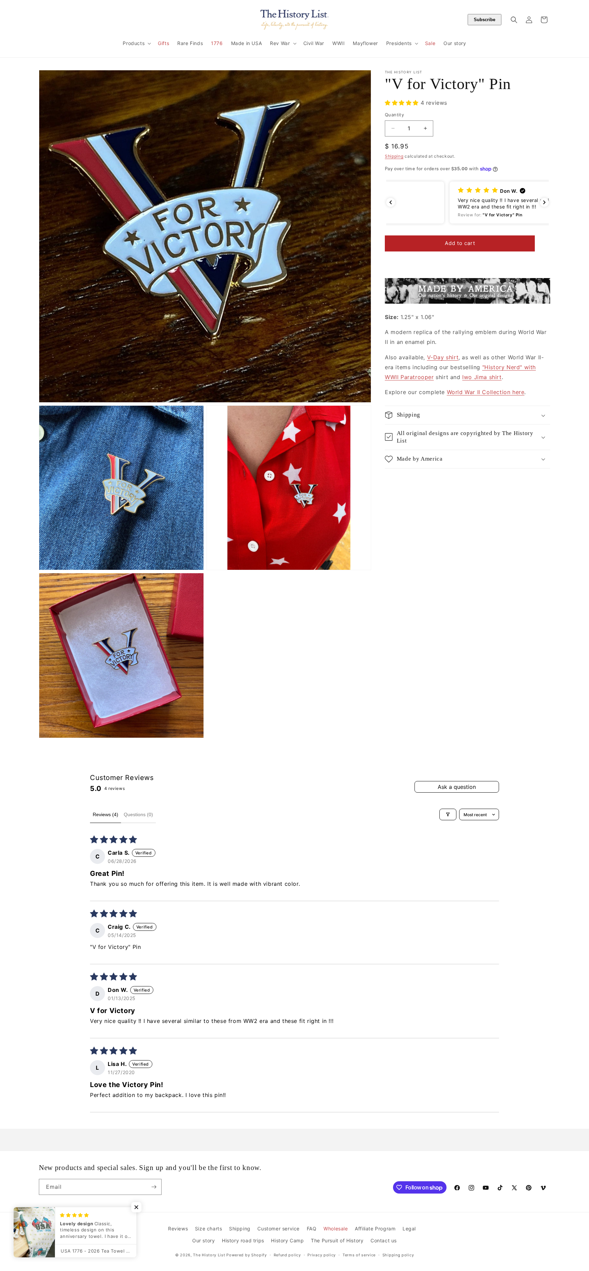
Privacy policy (321, 1255)
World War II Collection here (486, 392)
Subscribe (484, 19)
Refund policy (287, 1255)
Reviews (178, 1228)
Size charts (208, 1228)
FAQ (312, 1228)
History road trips (243, 1240)
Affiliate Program (375, 1228)
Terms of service (359, 1255)
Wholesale (335, 1228)
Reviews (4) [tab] (105, 814)
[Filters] (447, 814)
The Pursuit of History (337, 1240)
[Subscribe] (153, 1187)
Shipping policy (398, 1255)
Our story (203, 1240)
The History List (209, 1255)
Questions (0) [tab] (138, 814)
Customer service (278, 1228)
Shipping (394, 156)
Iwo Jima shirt (481, 377)
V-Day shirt (443, 357)
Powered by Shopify (246, 1255)
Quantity (394, 114)
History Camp (287, 1240)
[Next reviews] (544, 202)
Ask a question (457, 786)
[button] (136, 43)
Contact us (384, 1240)
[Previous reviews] (390, 202)
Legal (409, 1228)
